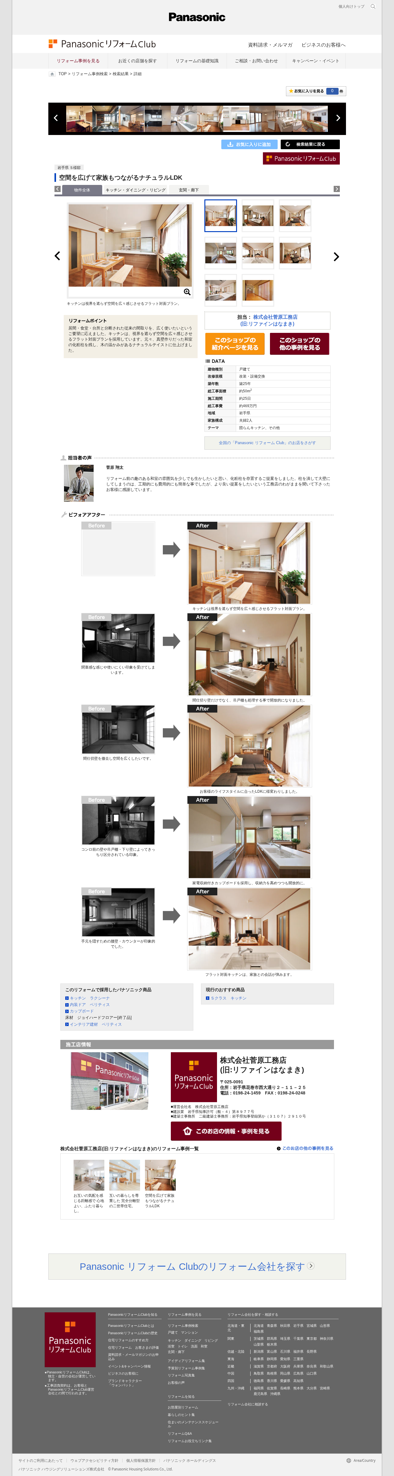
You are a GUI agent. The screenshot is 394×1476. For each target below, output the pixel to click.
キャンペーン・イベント (316, 60)
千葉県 (298, 1338)
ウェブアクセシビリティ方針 (94, 1460)
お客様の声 (176, 1382)
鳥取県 (259, 1373)
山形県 (325, 1325)
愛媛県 (285, 1381)
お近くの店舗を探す (137, 60)
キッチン (174, 1340)
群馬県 (272, 1338)
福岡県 (259, 1388)
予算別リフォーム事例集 (186, 1368)
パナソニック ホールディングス (189, 1460)
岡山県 (285, 1373)
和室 (204, 1346)
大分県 (312, 1388)
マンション (189, 1332)
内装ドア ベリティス (90, 1004)
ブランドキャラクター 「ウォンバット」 (125, 1383)
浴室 (171, 1346)
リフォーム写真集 (181, 1375)
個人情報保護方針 (141, 1460)
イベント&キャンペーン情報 (129, 1366)
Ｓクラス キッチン (229, 998)
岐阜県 (259, 1359)
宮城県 (312, 1325)
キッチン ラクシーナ (90, 998)
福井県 (298, 1351)
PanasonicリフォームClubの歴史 (133, 1333)
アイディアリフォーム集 (186, 1361)
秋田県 (285, 1325)
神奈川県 (326, 1338)
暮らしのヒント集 (181, 1415)
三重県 (298, 1359)
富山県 (272, 1351)
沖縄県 (275, 1394)
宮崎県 (325, 1388)
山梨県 (259, 1344)
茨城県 (259, 1338)
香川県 (272, 1381)
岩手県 (298, 1325)
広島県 (298, 1373)
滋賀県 (259, 1366)
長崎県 (285, 1388)
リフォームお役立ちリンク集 (190, 1441)
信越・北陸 (235, 1351)
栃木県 (272, 1344)
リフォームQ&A (180, 1433)
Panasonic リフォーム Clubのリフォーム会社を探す (192, 1266)
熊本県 (298, 1388)
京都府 (272, 1366)
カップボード (82, 1011)
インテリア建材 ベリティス (96, 1024)
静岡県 (272, 1359)
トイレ (183, 1346)
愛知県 (285, 1359)
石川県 (285, 1351)
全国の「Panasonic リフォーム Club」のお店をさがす (267, 442)
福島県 (259, 1331)
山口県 (312, 1373)
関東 (230, 1338)
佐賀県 (272, 1388)
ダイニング (192, 1340)
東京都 (312, 1338)
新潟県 (259, 1351)
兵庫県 (298, 1366)
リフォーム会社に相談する (247, 1404)
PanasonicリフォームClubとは (131, 1325)
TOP (62, 74)
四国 (230, 1381)
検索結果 (121, 74)
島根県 (272, 1373)
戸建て (173, 1332)
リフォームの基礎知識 (197, 60)
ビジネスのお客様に (123, 1373)
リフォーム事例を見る (78, 60)
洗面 (194, 1346)
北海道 (259, 1325)
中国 (230, 1373)
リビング (211, 1340)
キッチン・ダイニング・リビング (136, 190)
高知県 (298, 1381)
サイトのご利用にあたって (40, 1460)
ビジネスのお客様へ (323, 44)
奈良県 (312, 1366)
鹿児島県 (260, 1394)
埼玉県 (285, 1338)
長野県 (312, 1351)
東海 (230, 1359)
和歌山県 (326, 1366)
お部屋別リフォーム (183, 1407)
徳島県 (259, 1381)
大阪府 (285, 1366)
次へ (338, 118)
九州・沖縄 (235, 1388)
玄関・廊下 (189, 190)
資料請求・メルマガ (270, 44)
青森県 (272, 1325)
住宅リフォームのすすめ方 (128, 1340)
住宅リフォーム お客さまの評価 (133, 1347)
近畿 (230, 1366)
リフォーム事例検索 (90, 74)
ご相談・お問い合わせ (256, 60)
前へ (56, 118)
